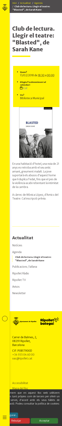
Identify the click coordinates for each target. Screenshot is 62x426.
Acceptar (44, 420)
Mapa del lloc (20, 388)
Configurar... (10, 415)
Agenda (38, 3)
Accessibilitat (20, 383)
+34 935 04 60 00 (23, 354)
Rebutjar (16, 420)
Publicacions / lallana (24, 266)
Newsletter (19, 293)
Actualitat (25, 3)
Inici (14, 3)
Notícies (17, 245)
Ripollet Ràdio (20, 273)
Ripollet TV (19, 280)
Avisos (16, 286)
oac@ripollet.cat (22, 358)
